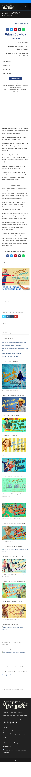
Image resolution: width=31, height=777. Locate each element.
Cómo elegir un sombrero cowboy (10, 356)
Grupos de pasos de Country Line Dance (11, 353)
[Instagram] (8, 316)
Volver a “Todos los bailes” (22, 23)
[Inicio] (2, 15)
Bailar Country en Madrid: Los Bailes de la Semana (14, 342)
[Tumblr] (12, 316)
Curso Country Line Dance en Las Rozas (11, 345)
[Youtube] (16, 316)
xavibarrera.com (7, 746)
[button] (7, 29)
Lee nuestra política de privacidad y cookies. (15, 715)
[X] (4, 316)
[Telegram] (16, 722)
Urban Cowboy (10, 15)
